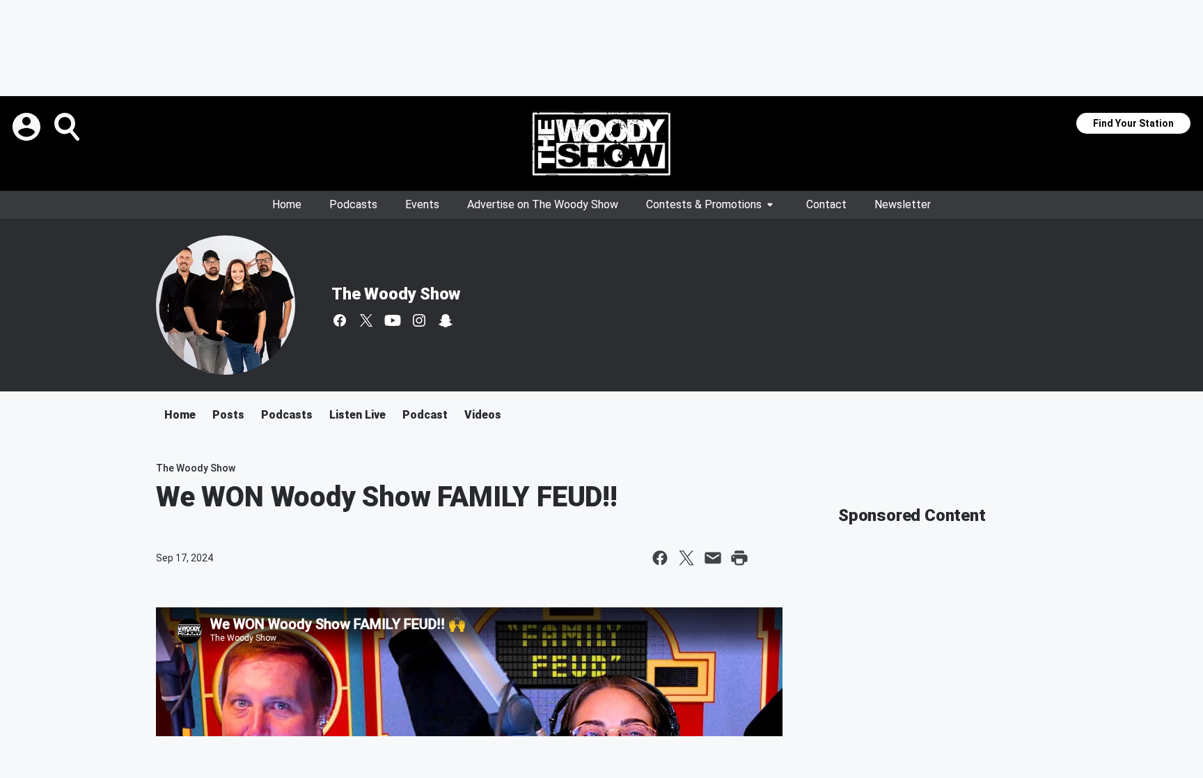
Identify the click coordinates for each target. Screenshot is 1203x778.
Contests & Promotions (704, 204)
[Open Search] (68, 127)
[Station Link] (601, 143)
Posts (228, 414)
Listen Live (357, 414)
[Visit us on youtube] (392, 320)
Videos (482, 414)
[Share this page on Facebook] (660, 558)
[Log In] (28, 127)
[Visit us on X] (366, 320)
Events (422, 204)
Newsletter (902, 204)
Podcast (425, 414)
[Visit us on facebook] (339, 320)
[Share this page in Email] (713, 558)
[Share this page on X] (686, 558)
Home (286, 204)
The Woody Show (395, 294)
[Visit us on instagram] (419, 320)
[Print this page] (739, 558)
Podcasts (353, 204)
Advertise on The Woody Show (542, 204)
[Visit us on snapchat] (445, 320)
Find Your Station (1133, 123)
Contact (826, 204)
